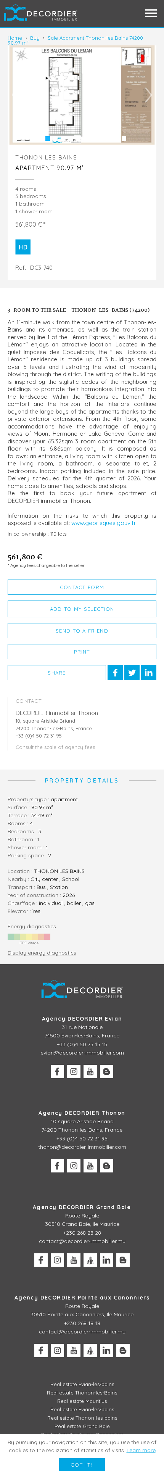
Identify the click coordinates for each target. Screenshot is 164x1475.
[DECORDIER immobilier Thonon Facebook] (57, 1165)
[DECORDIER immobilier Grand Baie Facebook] (41, 1260)
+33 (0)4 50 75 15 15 (82, 1044)
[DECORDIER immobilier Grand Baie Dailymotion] (90, 1260)
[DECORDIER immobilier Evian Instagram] (73, 1071)
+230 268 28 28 (82, 1232)
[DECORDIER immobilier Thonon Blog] (106, 1165)
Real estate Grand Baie (82, 1426)
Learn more (141, 1450)
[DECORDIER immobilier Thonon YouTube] (90, 1165)
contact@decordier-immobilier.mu (82, 1241)
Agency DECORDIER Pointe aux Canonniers (82, 1297)
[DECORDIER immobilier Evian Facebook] (57, 1071)
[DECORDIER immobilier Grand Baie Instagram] (57, 1260)
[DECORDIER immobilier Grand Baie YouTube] (73, 1260)
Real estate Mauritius (82, 1401)
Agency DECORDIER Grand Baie (82, 1207)
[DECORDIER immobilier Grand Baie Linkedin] (106, 1260)
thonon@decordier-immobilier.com (82, 1146)
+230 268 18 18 (82, 1323)
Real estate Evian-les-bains (82, 1384)
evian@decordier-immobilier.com (82, 1052)
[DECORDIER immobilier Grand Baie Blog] (123, 1260)
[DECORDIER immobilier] (41, 13)
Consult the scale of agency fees (55, 747)
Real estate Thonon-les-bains (82, 1418)
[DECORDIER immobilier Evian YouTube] (90, 1071)
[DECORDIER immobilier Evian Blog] (106, 1071)
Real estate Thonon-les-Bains (82, 1393)
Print (82, 652)
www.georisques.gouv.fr (103, 523)
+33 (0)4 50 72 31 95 (82, 1138)
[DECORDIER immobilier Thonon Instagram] (73, 1165)
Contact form (82, 587)
